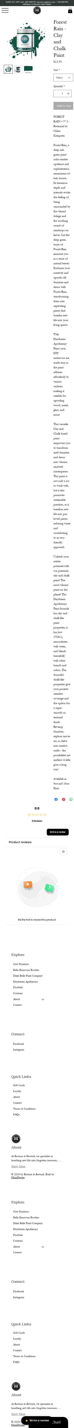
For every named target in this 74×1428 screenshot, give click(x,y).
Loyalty (17, 1338)
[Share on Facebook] (56, 799)
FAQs (16, 1362)
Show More (18, 1414)
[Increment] (68, 93)
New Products (21, 1211)
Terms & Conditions (24, 1356)
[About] (43, 1247)
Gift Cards (19, 1332)
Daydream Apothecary (25, 1229)
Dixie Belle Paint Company (28, 1223)
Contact (17, 1252)
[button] (70, 10)
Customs (18, 1240)
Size (56, 70)
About (16, 1246)
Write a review (58, 832)
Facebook (18, 1291)
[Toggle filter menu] (63, 851)
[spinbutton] (62, 93)
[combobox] (63, 77)
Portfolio (18, 1235)
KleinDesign (17, 1425)
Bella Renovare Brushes (26, 1217)
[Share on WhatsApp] (71, 799)
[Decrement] (56, 93)
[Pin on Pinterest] (63, 799)
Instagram (18, 1297)
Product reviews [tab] (20, 842)
